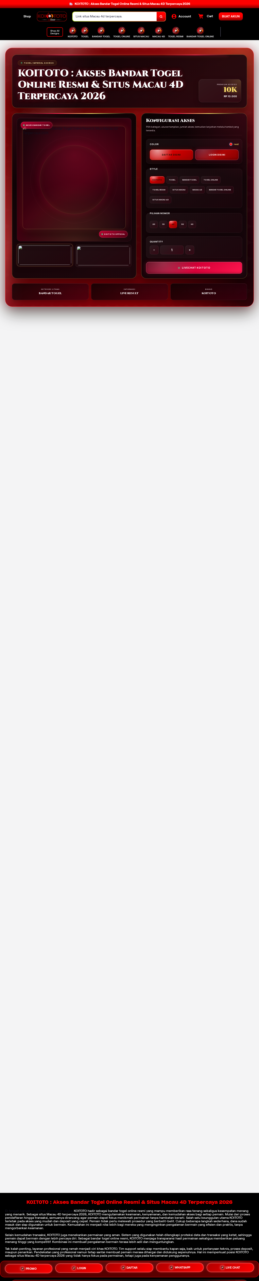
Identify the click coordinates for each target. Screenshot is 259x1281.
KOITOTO (80, 1211)
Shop (27, 16)
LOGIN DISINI (217, 154)
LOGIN (81, 1269)
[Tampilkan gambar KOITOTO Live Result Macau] (103, 255)
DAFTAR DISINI (171, 154)
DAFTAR (132, 1268)
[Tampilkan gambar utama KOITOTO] (45, 255)
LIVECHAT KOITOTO (196, 267)
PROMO (31, 1268)
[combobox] (115, 16)
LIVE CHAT (233, 1268)
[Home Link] (52, 16)
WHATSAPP (182, 1268)
